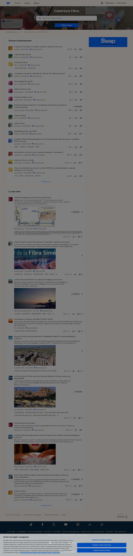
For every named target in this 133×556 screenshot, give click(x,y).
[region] (66, 545)
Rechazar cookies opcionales (101, 545)
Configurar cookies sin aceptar (102, 540)
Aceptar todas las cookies (101, 550)
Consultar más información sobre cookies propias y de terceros (40, 552)
